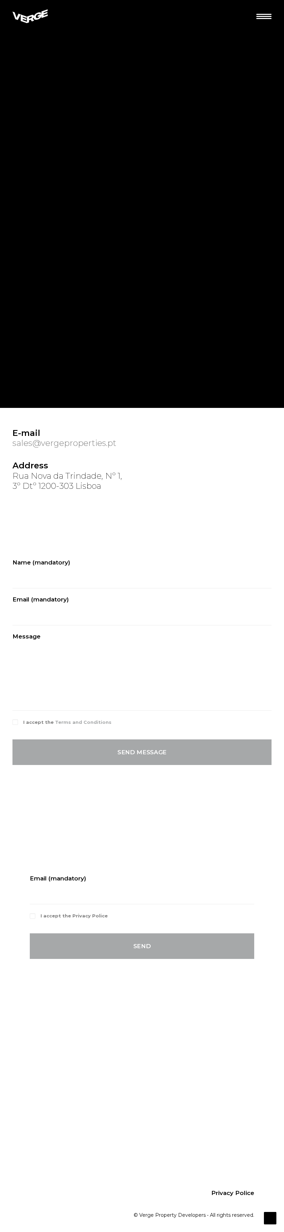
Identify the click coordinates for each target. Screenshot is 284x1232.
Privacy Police (90, 915)
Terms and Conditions (83, 722)
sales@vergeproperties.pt (64, 443)
